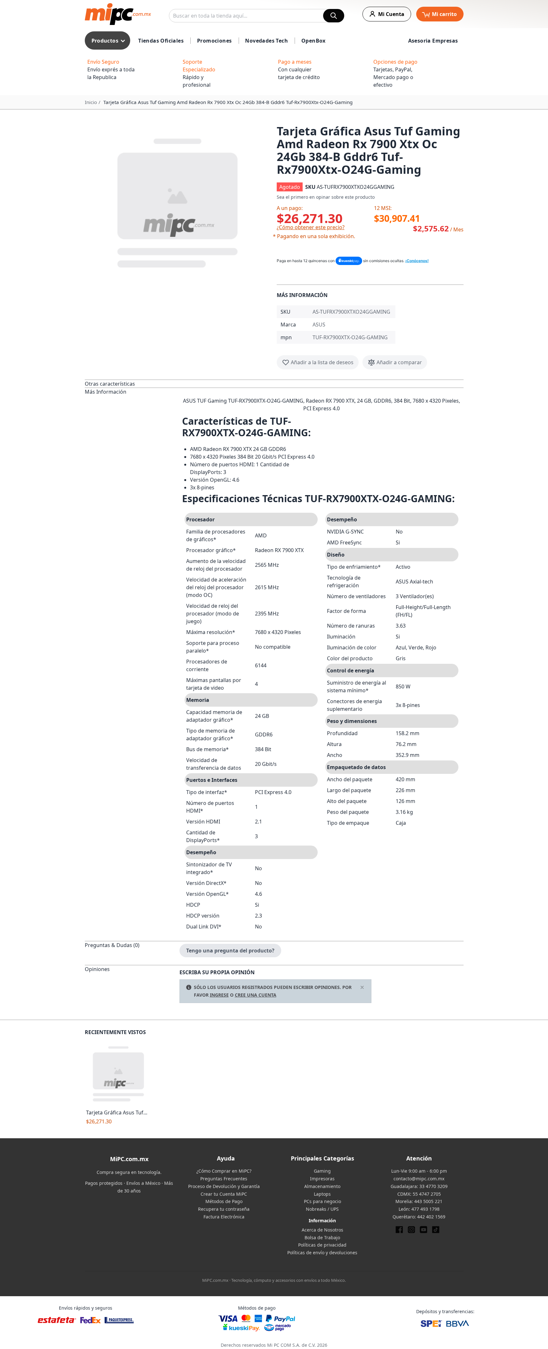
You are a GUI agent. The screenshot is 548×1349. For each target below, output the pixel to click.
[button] (178, 201)
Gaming (322, 1171)
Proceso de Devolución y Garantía (224, 1186)
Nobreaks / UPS (322, 1209)
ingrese (219, 995)
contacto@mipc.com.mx (418, 1179)
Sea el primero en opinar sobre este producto (326, 197)
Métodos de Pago (223, 1201)
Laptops (322, 1194)
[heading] (132, 384)
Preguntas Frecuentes (223, 1179)
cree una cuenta (255, 995)
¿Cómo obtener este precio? (311, 227)
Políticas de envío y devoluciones (322, 1252)
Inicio (91, 102)
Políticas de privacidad (322, 1245)
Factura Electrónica (223, 1217)
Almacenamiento (322, 1186)
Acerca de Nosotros (322, 1230)
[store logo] (118, 14)
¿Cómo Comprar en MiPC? (223, 1171)
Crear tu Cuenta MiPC (224, 1194)
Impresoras (322, 1179)
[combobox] (256, 15)
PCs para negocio (322, 1201)
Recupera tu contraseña (224, 1209)
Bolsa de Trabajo (322, 1237)
